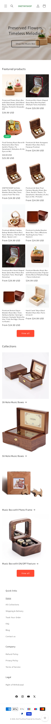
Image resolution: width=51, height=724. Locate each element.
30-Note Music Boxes (13, 402)
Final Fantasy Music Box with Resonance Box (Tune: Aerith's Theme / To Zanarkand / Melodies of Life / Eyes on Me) (13, 146)
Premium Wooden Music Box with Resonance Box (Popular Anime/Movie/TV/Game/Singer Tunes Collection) (37, 273)
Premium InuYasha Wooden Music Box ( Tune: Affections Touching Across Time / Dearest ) (36, 233)
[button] (6, 6)
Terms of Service (13, 667)
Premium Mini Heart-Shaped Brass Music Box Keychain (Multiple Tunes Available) (37, 102)
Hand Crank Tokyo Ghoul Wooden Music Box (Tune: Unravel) (35, 312)
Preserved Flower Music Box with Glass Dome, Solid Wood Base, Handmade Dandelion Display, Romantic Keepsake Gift (13, 104)
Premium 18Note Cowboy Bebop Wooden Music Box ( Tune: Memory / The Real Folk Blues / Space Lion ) (13, 233)
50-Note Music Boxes (13, 456)
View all (26, 333)
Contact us (11, 636)
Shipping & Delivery (14, 611)
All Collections (12, 604)
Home (8, 598)
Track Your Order (13, 617)
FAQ (7, 623)
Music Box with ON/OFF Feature (18, 563)
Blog (8, 630)
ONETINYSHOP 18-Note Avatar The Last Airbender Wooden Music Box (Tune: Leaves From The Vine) (12, 191)
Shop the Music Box (25, 43)
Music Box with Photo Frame (17, 509)
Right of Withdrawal (15, 684)
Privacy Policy (12, 660)
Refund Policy (12, 654)
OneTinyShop (21, 719)
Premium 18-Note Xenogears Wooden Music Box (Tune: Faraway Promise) (37, 144)
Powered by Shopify (33, 719)
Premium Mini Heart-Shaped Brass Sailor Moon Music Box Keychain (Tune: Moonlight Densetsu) (13, 273)
